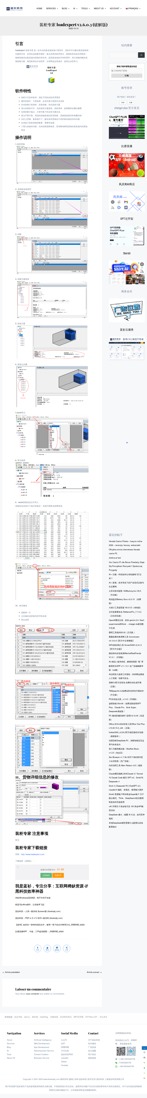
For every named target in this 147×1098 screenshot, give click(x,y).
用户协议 (92, 1054)
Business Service (41, 1057)
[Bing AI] (127, 272)
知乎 (63, 1043)
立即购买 (46, 875)
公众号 (64, 1039)
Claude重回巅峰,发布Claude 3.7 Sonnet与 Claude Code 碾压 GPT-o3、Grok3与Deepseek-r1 (126, 777)
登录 (122, 102)
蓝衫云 (27, 1016)
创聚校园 (54, 1016)
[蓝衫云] (127, 348)
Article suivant (94, 972)
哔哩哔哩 (65, 1047)
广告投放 (92, 1047)
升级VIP (58, 875)
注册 (130, 102)
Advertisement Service (44, 1050)
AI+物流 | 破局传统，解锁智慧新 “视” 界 (126, 661)
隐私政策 (92, 1057)
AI (8, 1050)
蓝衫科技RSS (67, 1054)
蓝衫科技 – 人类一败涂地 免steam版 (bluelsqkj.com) (38, 911)
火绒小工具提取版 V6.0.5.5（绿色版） (125, 607)
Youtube (64, 1065)
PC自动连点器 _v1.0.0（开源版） (123, 699)
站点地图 (92, 1050)
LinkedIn (64, 1057)
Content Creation (41, 1054)
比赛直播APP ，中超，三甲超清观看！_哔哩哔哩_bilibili (39, 931)
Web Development (42, 1043)
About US (11, 1057)
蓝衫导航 (18, 1016)
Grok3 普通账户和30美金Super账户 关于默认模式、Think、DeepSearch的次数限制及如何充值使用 (126, 798)
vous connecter (32, 993)
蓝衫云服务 (127, 329)
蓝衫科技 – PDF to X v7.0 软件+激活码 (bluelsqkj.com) (39, 917)
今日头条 (65, 1050)
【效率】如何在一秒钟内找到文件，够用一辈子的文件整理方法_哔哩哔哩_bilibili (50, 924)
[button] (57, 8)
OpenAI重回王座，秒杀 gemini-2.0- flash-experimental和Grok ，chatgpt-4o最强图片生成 (127, 624)
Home (9, 1039)
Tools (9, 1054)
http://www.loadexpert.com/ (33, 854)
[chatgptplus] (127, 127)
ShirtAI (126, 253)
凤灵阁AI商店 (127, 184)
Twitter (64, 1061)
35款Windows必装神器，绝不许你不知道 (33, 897)
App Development (41, 1047)
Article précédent (11, 972)
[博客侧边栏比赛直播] (127, 165)
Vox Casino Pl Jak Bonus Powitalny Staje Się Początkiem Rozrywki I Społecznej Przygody (126, 566)
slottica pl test (115, 557)
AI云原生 (103, 1016)
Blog (9, 1047)
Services (11, 1043)
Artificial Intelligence (42, 1039)
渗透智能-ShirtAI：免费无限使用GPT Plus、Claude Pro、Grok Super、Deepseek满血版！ (125, 707)
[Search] (141, 55)
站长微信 (92, 1043)
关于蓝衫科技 (94, 1039)
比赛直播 (126, 146)
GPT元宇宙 (126, 218)
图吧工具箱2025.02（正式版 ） (122, 632)
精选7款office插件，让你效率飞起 (29, 904)
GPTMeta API (91, 1016)
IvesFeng (44, 1016)
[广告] (127, 310)
